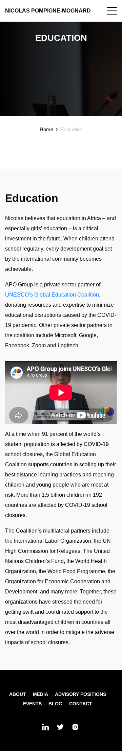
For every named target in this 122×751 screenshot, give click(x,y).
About (17, 694)
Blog (55, 703)
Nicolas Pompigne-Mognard (48, 11)
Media (40, 694)
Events (32, 703)
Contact (80, 703)
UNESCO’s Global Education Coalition (52, 295)
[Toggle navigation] (112, 10)
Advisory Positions (80, 694)
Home (46, 129)
